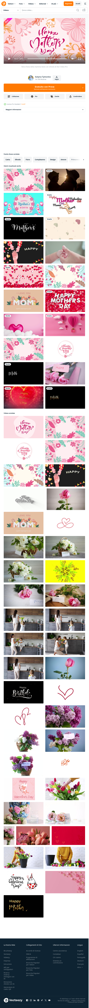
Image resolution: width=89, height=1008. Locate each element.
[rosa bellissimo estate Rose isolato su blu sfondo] (65, 667)
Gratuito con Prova (44, 87)
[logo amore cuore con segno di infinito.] (65, 522)
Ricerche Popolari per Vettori (33, 963)
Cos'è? (23, 104)
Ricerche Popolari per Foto (33, 968)
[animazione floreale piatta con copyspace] (65, 275)
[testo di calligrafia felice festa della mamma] (23, 179)
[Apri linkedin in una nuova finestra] (34, 999)
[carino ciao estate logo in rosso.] (65, 764)
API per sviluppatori (8, 967)
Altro (77, 966)
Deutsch (79, 960)
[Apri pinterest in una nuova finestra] (38, 999)
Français (79, 963)
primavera (75, 159)
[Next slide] (80, 158)
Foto (21, 4)
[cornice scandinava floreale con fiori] (23, 348)
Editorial (42, 4)
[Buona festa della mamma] (65, 203)
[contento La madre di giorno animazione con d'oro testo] (65, 396)
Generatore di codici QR (9, 987)
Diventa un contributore (58, 961)
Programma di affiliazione (31, 957)
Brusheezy (8, 950)
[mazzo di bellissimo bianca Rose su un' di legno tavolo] (23, 546)
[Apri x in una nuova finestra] (46, 999)
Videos (31, 4)
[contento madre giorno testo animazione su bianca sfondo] (24, 498)
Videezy (7, 956)
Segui (57, 79)
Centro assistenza (60, 950)
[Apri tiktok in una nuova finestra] (42, 999)
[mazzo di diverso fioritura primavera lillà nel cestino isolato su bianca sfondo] (23, 740)
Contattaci (57, 953)
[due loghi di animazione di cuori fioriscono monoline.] (23, 715)
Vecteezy (7, 953)
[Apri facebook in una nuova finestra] (27, 999)
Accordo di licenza (33, 950)
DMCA (28, 953)
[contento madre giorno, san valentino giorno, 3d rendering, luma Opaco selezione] (23, 275)
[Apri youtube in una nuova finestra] (49, 999)
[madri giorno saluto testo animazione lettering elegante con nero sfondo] (23, 227)
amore (63, 159)
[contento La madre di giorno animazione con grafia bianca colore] (23, 372)
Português (80, 956)
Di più (53, 4)
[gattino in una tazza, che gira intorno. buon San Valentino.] (23, 881)
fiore (28, 159)
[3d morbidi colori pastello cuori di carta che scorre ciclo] (65, 227)
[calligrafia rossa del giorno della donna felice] (65, 348)
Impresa (7, 960)
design (53, 159)
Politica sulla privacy (77, 1000)
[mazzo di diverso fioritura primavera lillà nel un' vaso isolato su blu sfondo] (65, 715)
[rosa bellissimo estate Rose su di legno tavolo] (66, 498)
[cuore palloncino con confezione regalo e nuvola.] (65, 324)
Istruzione (8, 963)
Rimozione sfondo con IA (9, 982)
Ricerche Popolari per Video (33, 973)
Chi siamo (57, 956)
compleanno (40, 159)
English (78, 950)
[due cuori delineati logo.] (65, 691)
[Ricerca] (77, 10)
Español (79, 953)
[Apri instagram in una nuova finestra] (31, 999)
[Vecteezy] (3, 3)
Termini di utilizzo (62, 1000)
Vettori (10, 4)
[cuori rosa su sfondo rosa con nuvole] (23, 324)
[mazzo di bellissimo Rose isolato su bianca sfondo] (65, 812)
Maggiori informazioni (13, 109)
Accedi (78, 4)
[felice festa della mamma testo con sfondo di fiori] (23, 426)
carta (8, 159)
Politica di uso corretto (74, 1001)
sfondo (18, 159)
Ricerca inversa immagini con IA (9, 975)
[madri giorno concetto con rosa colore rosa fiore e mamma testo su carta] (65, 372)
